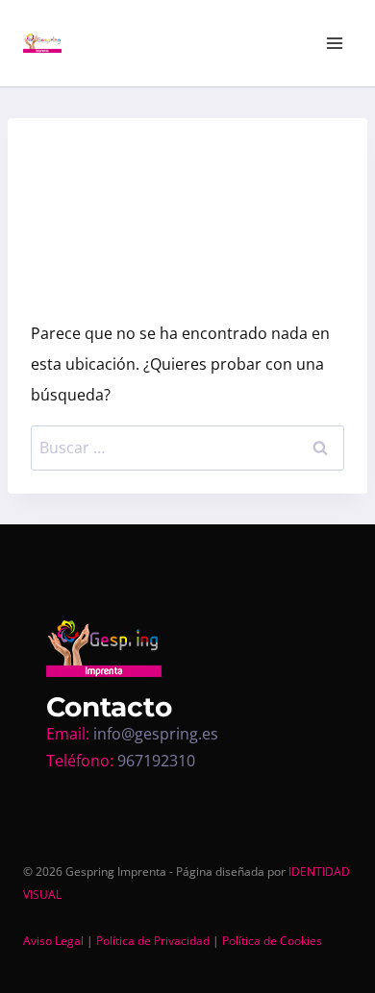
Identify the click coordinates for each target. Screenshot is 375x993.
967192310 (156, 760)
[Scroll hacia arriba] (361, 945)
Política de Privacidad (153, 940)
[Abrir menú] (334, 43)
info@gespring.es (155, 733)
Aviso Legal (53, 940)
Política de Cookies (272, 940)
